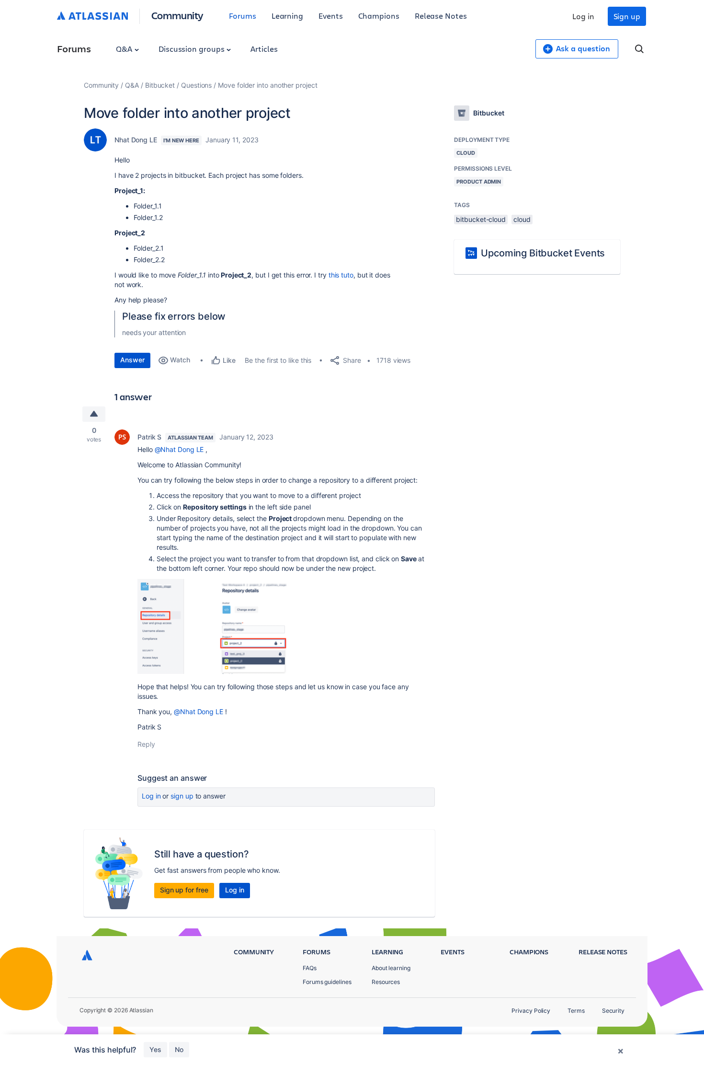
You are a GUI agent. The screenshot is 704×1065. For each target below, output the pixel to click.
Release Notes (441, 16)
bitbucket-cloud (481, 219)
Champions (378, 16)
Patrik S (149, 437)
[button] (225, 626)
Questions (196, 85)
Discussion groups (193, 49)
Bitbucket (160, 85)
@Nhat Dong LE (179, 449)
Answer (132, 360)
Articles (263, 49)
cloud (522, 219)
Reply (146, 744)
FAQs (310, 968)
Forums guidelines (327, 981)
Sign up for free (184, 890)
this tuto (341, 275)
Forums (242, 16)
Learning (287, 16)
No (179, 1049)
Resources (386, 981)
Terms (576, 1010)
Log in (583, 16)
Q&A (125, 49)
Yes (155, 1049)
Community (177, 15)
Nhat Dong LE (135, 140)
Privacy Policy (530, 1010)
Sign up (626, 16)
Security (613, 1010)
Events (330, 16)
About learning (391, 968)
